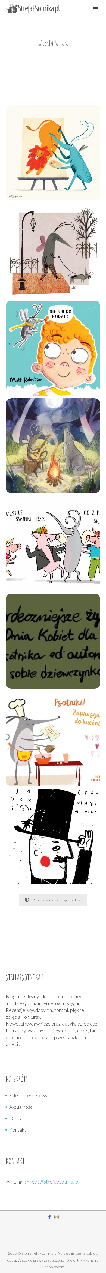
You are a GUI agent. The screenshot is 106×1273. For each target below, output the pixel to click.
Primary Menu (95, 9)
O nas (15, 1118)
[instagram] (56, 1217)
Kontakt (17, 1130)
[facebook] (49, 1217)
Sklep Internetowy (28, 1095)
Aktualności (21, 1107)
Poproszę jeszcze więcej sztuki (56, 900)
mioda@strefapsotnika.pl (53, 1182)
